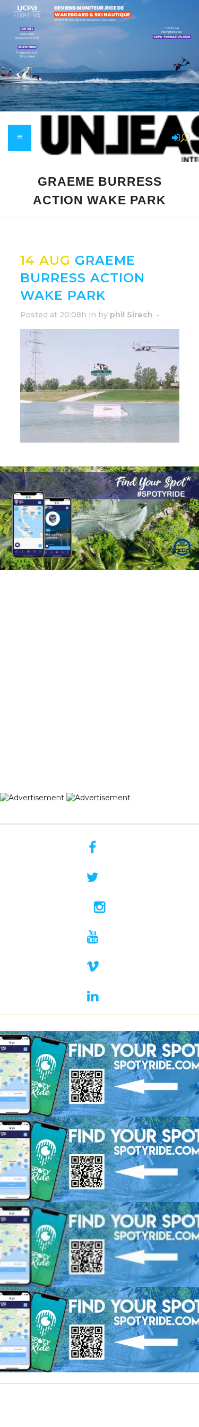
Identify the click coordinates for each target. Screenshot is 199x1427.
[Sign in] (174, 138)
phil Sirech (131, 314)
